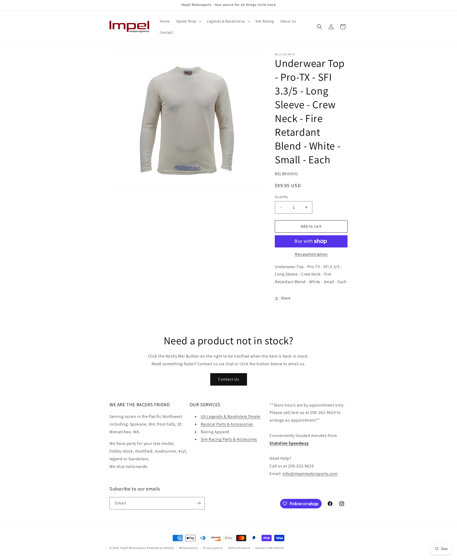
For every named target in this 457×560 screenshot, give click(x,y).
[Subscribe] (198, 503)
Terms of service (239, 548)
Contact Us (228, 379)
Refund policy (188, 548)
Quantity (281, 197)
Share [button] (286, 298)
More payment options (311, 254)
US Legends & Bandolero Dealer (231, 416)
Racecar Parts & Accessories (227, 424)
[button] (188, 21)
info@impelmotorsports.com (310, 473)
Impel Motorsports (133, 548)
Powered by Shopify (160, 548)
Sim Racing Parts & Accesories (229, 439)
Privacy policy (213, 548)
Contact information (269, 548)
